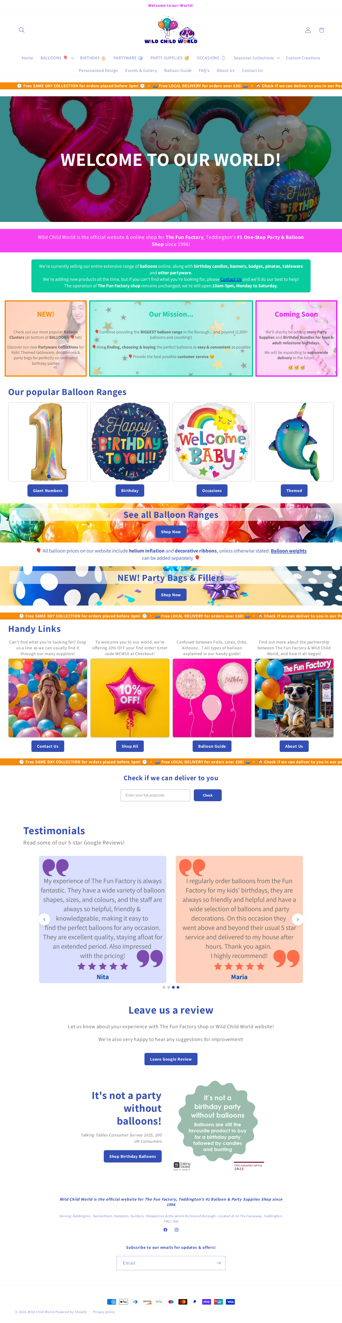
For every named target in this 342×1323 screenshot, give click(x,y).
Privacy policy (104, 1312)
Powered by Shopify (71, 1312)
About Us (294, 746)
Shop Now (171, 531)
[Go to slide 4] (178, 987)
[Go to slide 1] (164, 987)
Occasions (212, 490)
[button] (21, 30)
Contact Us (230, 279)
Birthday (129, 490)
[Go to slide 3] (173, 987)
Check (208, 795)
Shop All (130, 746)
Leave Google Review (171, 1059)
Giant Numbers (48, 490)
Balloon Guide (212, 746)
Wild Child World (41, 1312)
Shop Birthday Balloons (132, 1156)
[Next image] (298, 919)
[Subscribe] (218, 1263)
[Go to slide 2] (168, 987)
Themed (294, 490)
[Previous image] (44, 919)
